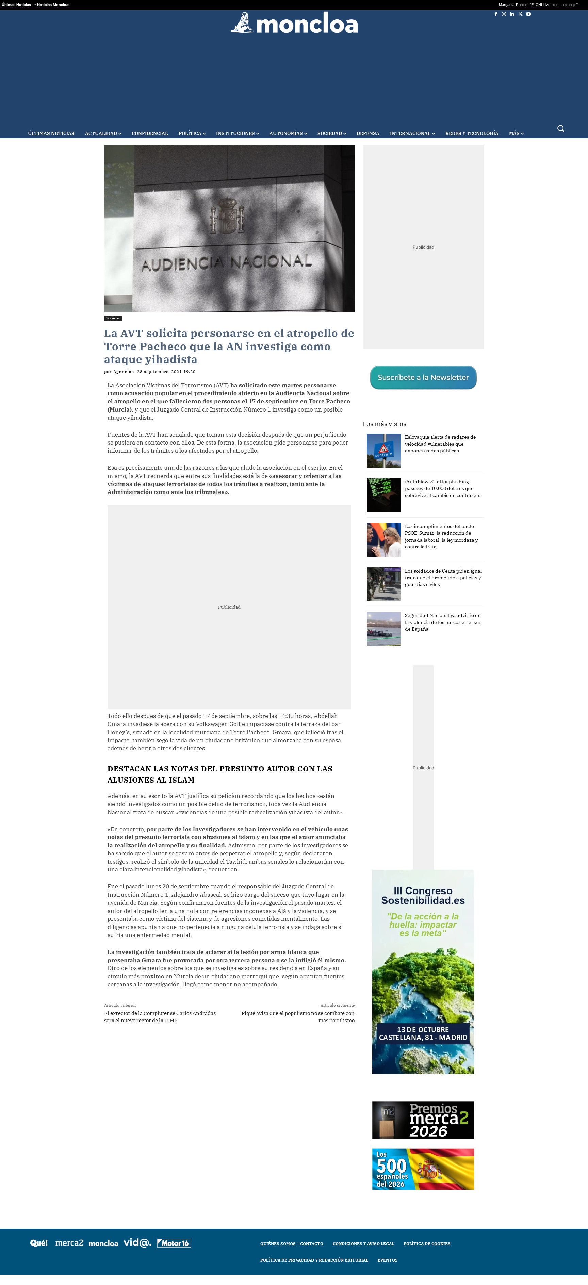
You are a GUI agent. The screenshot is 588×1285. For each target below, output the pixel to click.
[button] (560, 128)
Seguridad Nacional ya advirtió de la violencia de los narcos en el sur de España (443, 622)
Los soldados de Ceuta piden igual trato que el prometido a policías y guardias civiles (443, 578)
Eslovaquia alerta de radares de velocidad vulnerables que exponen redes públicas (440, 444)
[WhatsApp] (190, 1047)
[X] (520, 14)
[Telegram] (206, 1047)
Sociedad (113, 318)
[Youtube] (528, 14)
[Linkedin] (512, 14)
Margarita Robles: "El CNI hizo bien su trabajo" (412, 5)
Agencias (123, 372)
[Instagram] (504, 14)
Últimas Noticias (16, 4)
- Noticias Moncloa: (51, 4)
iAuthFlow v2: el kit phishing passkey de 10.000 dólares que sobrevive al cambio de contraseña (443, 488)
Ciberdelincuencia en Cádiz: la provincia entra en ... (505, 5)
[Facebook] (495, 14)
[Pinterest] (221, 1047)
